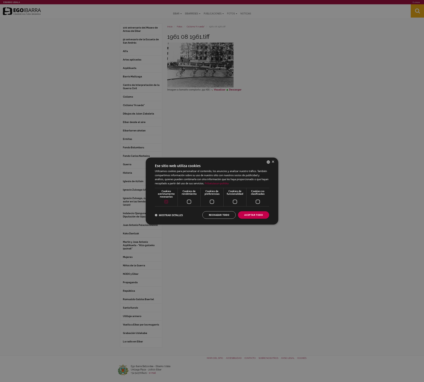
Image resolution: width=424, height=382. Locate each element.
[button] (169, 215)
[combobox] (268, 162)
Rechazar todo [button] (219, 214)
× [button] (273, 162)
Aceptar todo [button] (253, 214)
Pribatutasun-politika (217, 183)
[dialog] (212, 191)
